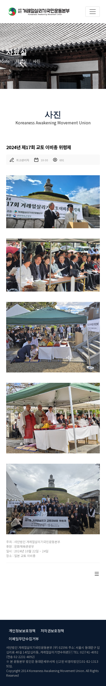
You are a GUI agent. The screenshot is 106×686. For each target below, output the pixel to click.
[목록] (97, 573)
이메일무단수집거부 (24, 638)
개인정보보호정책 (22, 630)
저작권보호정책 (52, 630)
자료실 (21, 61)
